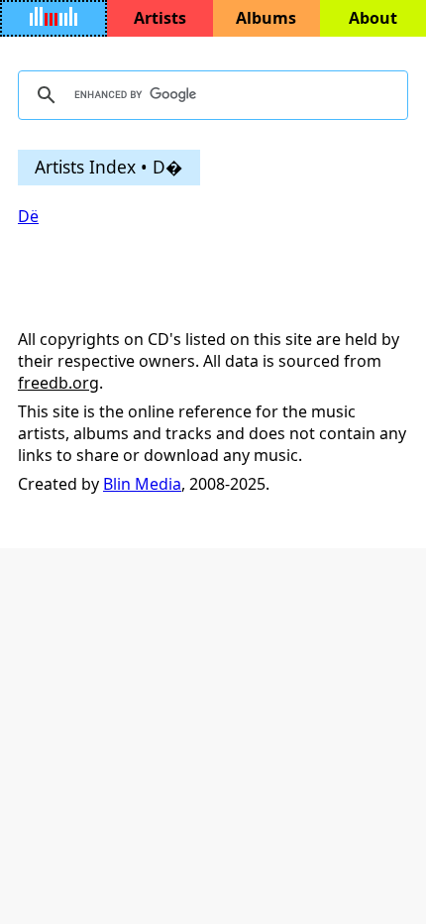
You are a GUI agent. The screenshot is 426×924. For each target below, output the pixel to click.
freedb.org (58, 383)
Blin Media (142, 484)
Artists (160, 18)
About (373, 18)
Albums (266, 18)
